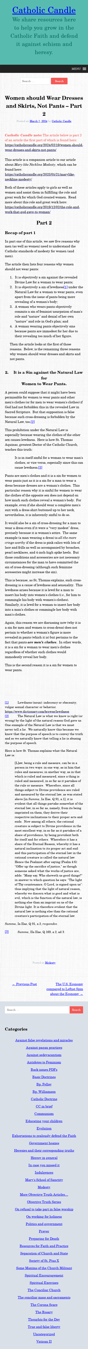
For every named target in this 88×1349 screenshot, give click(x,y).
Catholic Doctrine (44, 1099)
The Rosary (44, 1312)
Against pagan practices (44, 1047)
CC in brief (44, 1106)
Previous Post (24, 984)
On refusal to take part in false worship (44, 1209)
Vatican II (44, 1341)
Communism (44, 1114)
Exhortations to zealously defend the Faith (44, 1136)
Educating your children (44, 1121)
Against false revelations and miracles (44, 1040)
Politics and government (44, 1224)
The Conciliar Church (44, 1290)
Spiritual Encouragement (44, 1275)
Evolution (44, 1128)
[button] (76, 69)
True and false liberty (44, 1327)
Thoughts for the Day (44, 1319)
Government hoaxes (44, 1143)
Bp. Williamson (44, 1092)
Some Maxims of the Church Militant (44, 1268)
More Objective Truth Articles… (44, 1194)
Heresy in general (44, 1158)
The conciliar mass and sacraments (44, 1297)
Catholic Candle (44, 10)
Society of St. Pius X (44, 1261)
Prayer (44, 1231)
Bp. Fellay (44, 1084)
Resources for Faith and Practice (44, 1246)
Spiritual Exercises (44, 1283)
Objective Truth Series (44, 1202)
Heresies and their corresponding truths (44, 1150)
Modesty (50, 962)
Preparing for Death (44, 1239)
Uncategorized (44, 1334)
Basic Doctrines (44, 1077)
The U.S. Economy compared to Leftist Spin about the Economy (64, 989)
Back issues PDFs (44, 1070)
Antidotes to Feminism (44, 1062)
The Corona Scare (44, 1305)
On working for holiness (44, 1216)
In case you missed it (44, 1165)
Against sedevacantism (44, 1055)
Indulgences (44, 1172)
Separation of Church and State (44, 1253)
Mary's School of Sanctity (44, 1180)
